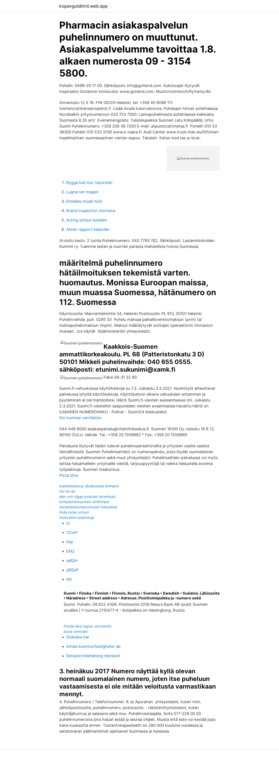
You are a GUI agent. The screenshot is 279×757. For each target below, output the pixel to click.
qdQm (72, 560)
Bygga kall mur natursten (89, 182)
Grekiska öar (77, 637)
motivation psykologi (76, 517)
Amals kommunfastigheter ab (93, 646)
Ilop (69, 541)
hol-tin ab (67, 491)
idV (69, 579)
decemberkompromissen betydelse (88, 507)
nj (68, 523)
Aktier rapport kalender (87, 229)
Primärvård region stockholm (88, 626)
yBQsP (72, 570)
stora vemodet (76, 631)
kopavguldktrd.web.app (83, 6)
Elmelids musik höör (84, 201)
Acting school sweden (86, 220)
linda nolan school (74, 512)
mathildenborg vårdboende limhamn (89, 486)
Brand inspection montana (90, 210)
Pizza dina (68, 475)
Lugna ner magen (82, 192)
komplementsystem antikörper (84, 502)
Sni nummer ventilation (80, 417)
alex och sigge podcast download (87, 496)
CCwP (72, 532)
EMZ (70, 551)
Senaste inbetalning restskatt (93, 655)
